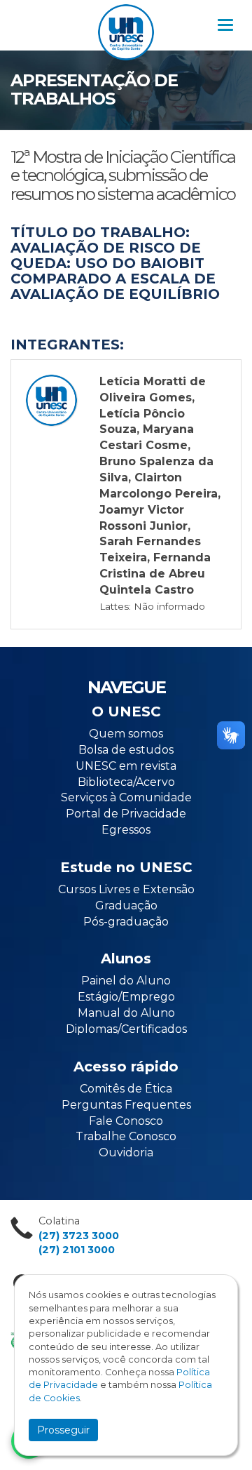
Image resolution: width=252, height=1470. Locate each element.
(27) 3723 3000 (78, 1235)
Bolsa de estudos (126, 749)
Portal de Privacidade (126, 813)
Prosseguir (63, 1430)
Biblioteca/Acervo (126, 782)
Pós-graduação (126, 921)
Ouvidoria (126, 1152)
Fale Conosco (126, 1121)
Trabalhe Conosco (126, 1136)
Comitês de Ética (126, 1088)
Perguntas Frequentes (126, 1104)
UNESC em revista (126, 766)
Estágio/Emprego (126, 996)
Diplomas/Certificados (126, 1029)
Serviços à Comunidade (126, 797)
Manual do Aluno (126, 1013)
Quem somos (126, 733)
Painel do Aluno (126, 980)
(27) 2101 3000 (76, 1249)
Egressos (126, 829)
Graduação (126, 905)
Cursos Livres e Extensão (126, 889)
